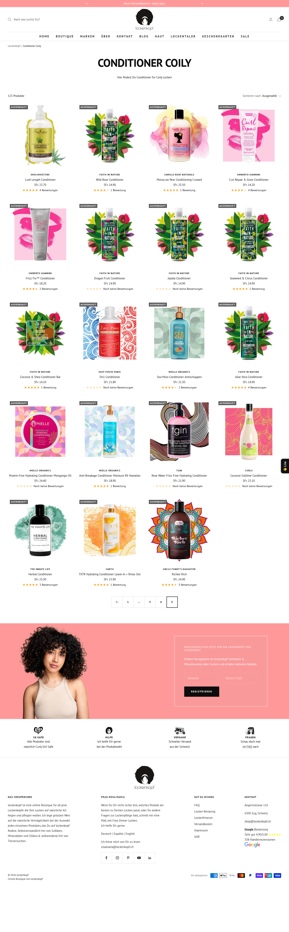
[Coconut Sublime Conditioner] (248, 431)
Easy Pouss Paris (110, 371)
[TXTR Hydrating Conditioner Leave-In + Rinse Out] (109, 530)
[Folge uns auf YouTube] (138, 857)
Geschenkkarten (218, 36)
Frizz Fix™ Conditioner (40, 278)
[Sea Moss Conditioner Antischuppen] (179, 333)
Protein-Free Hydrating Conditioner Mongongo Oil (40, 475)
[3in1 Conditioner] (109, 333)
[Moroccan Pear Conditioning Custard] (179, 135)
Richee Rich (179, 574)
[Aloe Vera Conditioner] (248, 333)
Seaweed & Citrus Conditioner (249, 278)
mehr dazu (158, 3)
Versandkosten (203, 824)
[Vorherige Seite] (116, 602)
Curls (249, 470)
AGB (197, 836)
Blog (144, 36)
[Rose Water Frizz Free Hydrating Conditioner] (179, 431)
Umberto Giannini (248, 174)
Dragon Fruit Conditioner (109, 278)
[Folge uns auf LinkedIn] (149, 857)
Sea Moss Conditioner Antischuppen (179, 377)
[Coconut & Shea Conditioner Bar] (40, 333)
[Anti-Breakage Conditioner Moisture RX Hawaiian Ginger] (109, 431)
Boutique (65, 36)
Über (105, 36)
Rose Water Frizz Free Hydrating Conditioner (179, 475)
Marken (87, 36)
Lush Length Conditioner (40, 180)
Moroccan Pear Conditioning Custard (179, 180)
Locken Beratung (204, 811)
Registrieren (201, 691)
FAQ (197, 805)
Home (44, 36)
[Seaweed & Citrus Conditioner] (248, 234)
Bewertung (256, 829)
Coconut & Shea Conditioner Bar (40, 377)
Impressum (201, 830)
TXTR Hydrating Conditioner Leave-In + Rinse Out (110, 574)
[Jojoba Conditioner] (179, 234)
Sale (245, 36)
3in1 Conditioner (109, 377)
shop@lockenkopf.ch (258, 821)
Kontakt (125, 36)
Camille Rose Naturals (179, 174)
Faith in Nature (109, 174)
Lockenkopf (14, 46)
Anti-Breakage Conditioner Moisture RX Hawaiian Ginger (109, 475)
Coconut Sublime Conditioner (248, 475)
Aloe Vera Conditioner (248, 377)
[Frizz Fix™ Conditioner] (40, 234)
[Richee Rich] (179, 530)
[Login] (270, 19)
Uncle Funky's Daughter (179, 569)
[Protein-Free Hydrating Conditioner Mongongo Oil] (40, 431)
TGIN (179, 470)
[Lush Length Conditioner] (40, 135)
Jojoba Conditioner (179, 278)
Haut (160, 36)
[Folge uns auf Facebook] (106, 857)
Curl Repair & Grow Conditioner (249, 180)
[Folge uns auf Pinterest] (128, 857)
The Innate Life (40, 569)
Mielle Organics (179, 371)
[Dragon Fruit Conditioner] (109, 234)
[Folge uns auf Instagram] (117, 857)
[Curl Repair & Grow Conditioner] (248, 135)
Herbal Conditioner (40, 574)
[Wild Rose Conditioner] (109, 135)
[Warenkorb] (279, 19)
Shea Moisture (40, 174)
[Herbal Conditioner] (40, 530)
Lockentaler (183, 36)
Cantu (110, 569)
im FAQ (247, 747)
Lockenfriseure (203, 818)
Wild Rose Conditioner (109, 180)
